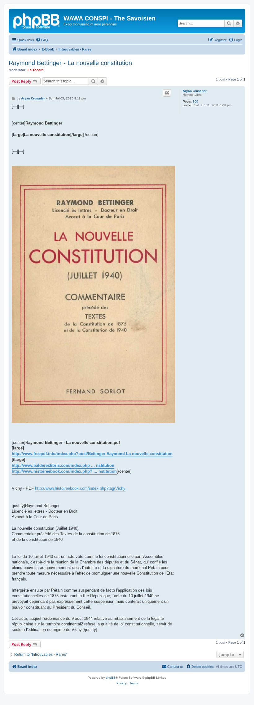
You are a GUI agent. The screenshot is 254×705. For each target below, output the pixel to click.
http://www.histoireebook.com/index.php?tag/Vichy (80, 488)
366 (195, 101)
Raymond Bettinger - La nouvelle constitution (70, 62)
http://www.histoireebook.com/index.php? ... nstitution (64, 471)
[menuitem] (42, 40)
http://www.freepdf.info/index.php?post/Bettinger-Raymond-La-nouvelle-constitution (92, 453)
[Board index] (37, 20)
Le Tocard (36, 70)
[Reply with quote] (167, 93)
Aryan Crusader (195, 91)
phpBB (111, 677)
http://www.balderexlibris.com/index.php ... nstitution (63, 465)
